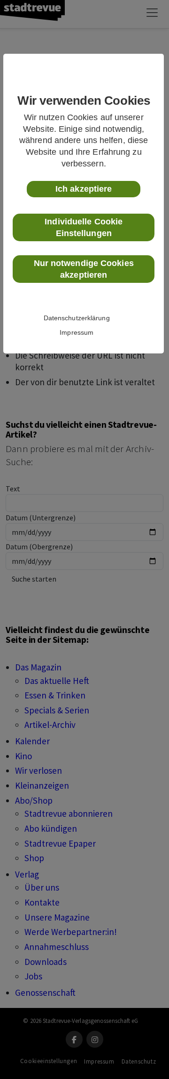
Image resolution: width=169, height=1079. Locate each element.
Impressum (76, 332)
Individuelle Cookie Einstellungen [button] (84, 227)
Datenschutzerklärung (77, 318)
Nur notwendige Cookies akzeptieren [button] (84, 269)
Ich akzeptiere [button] (83, 189)
